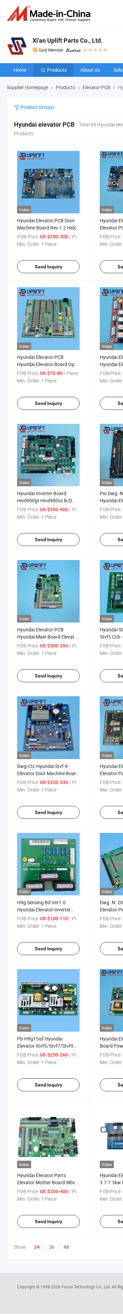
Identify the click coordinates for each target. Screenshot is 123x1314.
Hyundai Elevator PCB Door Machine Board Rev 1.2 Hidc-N (47, 227)
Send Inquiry (48, 266)
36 (51, 1247)
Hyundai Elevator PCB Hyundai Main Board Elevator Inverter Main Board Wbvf (48, 636)
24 (37, 1247)
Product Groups (36, 107)
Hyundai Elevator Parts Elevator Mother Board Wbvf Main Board (47, 1182)
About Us (90, 70)
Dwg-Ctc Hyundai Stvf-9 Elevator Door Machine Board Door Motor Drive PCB (48, 773)
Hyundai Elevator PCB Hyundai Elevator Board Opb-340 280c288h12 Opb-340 (48, 364)
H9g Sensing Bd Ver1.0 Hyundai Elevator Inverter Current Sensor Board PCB (45, 909)
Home (20, 70)
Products (57, 70)
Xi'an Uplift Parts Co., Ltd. (67, 40)
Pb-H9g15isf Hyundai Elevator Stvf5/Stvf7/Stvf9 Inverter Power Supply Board (47, 1045)
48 (66, 1247)
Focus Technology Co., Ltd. (87, 1286)
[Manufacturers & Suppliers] (50, 13)
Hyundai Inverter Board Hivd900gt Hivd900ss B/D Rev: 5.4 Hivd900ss (44, 500)
